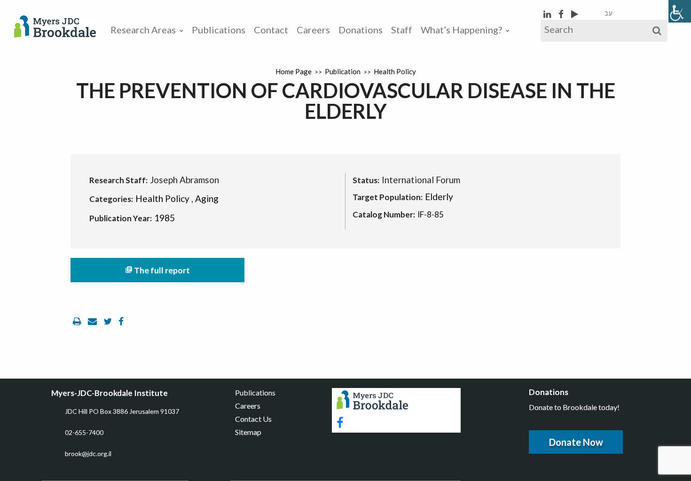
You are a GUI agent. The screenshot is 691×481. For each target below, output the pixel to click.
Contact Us (253, 418)
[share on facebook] (121, 321)
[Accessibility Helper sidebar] (679, 11)
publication (343, 71)
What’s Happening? (461, 29)
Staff (401, 29)
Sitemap (248, 431)
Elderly (439, 196)
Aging (207, 198)
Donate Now (576, 442)
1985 (164, 217)
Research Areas (143, 29)
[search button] (656, 31)
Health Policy (395, 71)
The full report (157, 270)
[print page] (78, 321)
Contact (271, 29)
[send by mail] (93, 321)
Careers (313, 29)
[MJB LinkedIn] (548, 13)
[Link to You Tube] (574, 13)
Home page (293, 71)
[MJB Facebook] (562, 13)
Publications (218, 29)
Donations (360, 29)
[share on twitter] (108, 321)
